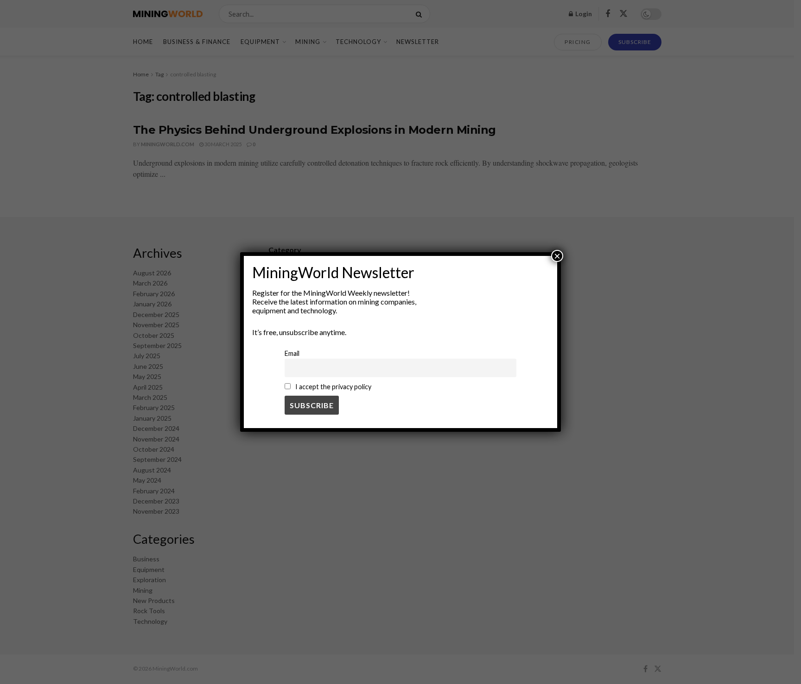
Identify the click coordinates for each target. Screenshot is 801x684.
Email (292, 353)
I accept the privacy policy (332, 387)
